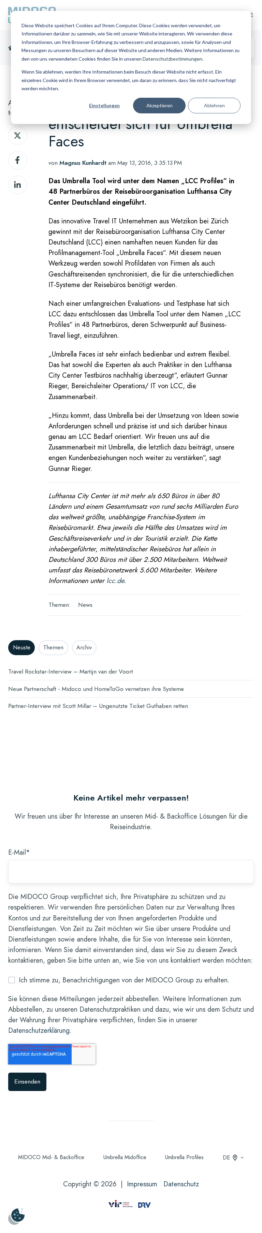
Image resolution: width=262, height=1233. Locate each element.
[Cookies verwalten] (16, 1216)
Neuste (21, 647)
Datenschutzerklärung (39, 1031)
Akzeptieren (159, 105)
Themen (53, 647)
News (85, 604)
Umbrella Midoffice (124, 1157)
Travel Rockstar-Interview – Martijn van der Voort (70, 671)
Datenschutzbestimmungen (172, 59)
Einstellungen (104, 105)
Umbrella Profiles (184, 1157)
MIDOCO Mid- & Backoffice (51, 1157)
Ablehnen (214, 105)
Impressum (142, 1184)
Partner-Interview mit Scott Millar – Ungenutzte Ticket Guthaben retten (98, 705)
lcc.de (115, 581)
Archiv (84, 647)
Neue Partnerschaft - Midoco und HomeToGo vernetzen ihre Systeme (96, 688)
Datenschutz (181, 1184)
